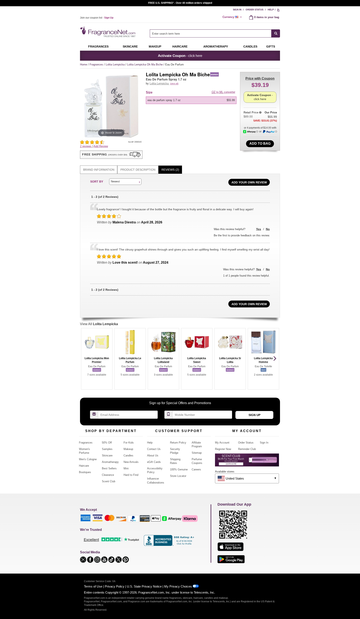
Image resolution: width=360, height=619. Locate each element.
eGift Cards (154, 462)
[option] (191, 100)
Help (271, 9)
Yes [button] (258, 229)
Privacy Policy (114, 586)
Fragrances (98, 46)
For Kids (129, 442)
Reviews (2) (170, 169)
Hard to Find (131, 474)
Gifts (270, 46)
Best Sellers (109, 468)
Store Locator (178, 475)
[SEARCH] (275, 33)
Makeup (155, 46)
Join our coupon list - (96, 17)
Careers (196, 469)
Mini (126, 468)
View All (99, 324)
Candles (128, 455)
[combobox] (215, 33)
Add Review (101, 146)
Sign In (237, 9)
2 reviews (86, 146)
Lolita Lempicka (115, 64)
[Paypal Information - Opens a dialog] (269, 132)
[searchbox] (210, 33)
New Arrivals (131, 462)
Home (83, 64)
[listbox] (192, 100)
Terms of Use (93, 586)
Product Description (137, 169)
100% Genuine (179, 469)
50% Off (107, 442)
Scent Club (108, 481)
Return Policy (178, 442)
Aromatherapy (110, 462)
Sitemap (197, 452)
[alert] (232, 17)
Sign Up (254, 415)
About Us (152, 455)
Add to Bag (260, 143)
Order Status (254, 9)
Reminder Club (247, 449)
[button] (111, 154)
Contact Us (154, 449)
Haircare (180, 46)
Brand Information (98, 169)
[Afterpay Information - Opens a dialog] (250, 131)
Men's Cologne (88, 459)
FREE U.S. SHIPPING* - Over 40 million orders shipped (180, 2)
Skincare (130, 46)
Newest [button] (115, 181)
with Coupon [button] (260, 78)
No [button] (268, 229)
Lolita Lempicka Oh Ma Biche (145, 64)
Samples (107, 449)
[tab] (98, 169)
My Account (222, 442)
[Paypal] (133, 518)
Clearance (108, 474)
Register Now (223, 449)
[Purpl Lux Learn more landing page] (247, 461)
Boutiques (85, 472)
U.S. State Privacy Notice (144, 586)
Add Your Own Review (249, 182)
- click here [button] (180, 56)
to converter (223, 92)
